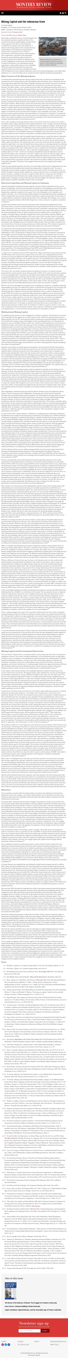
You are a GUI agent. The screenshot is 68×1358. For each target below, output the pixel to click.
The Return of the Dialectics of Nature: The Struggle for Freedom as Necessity (31, 1303)
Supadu (38, 1355)
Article (20, 35)
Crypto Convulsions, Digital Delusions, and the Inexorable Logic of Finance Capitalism (33, 1310)
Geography (4, 27)
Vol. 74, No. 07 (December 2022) (13, 32)
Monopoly (33, 30)
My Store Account (23, 1345)
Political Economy (18, 30)
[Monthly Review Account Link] (60, 13)
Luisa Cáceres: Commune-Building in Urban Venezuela (22, 1306)
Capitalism (27, 30)
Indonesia (13, 27)
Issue (24, 35)
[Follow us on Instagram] (2, 1344)
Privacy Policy (54, 1345)
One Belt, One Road (11, 1138)
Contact (36, 1342)
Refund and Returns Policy (58, 1342)
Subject (3, 30)
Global (29, 27)
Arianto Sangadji (7, 25)
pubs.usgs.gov (36, 1206)
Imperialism (9, 30)
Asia (9, 27)
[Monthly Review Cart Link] (63, 13)
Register (20, 1342)
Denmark (24, 27)
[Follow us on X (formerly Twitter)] (5, 1344)
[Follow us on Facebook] (9, 1344)
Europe (19, 27)
